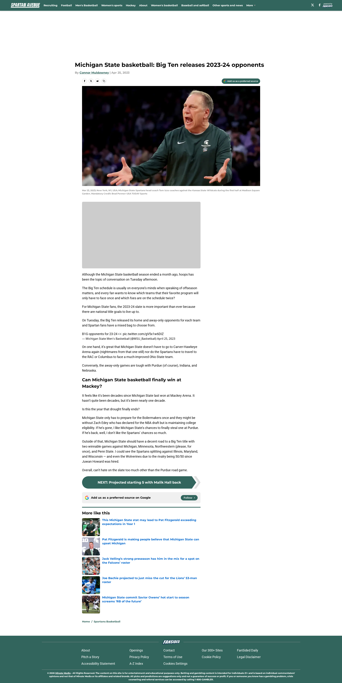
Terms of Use (172, 657)
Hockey (131, 5)
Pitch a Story (90, 657)
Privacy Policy (139, 657)
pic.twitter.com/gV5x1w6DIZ (143, 334)
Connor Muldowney (94, 72)
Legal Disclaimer (249, 657)
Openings (136, 650)
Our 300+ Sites (212, 650)
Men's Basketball (86, 5)
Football (66, 5)
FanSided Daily (247, 650)
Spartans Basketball (107, 621)
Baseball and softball (195, 5)
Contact (169, 650)
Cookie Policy (211, 657)
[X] (312, 5)
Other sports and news (228, 5)
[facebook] (319, 5)
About (143, 5)
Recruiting (50, 5)
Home (86, 621)
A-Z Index (136, 663)
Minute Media (63, 673)
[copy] (103, 80)
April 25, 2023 (166, 339)
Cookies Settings (175, 663)
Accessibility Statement (98, 663)
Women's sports (111, 5)
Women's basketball (164, 5)
